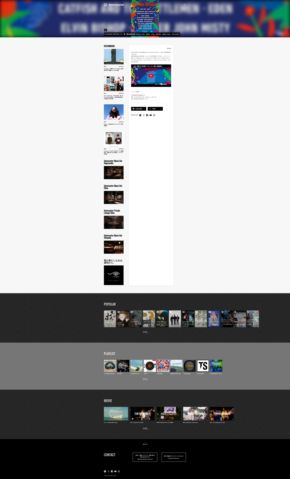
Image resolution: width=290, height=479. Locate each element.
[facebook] (147, 116)
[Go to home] (114, 4)
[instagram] (154, 116)
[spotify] (140, 116)
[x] (144, 116)
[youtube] (150, 116)
